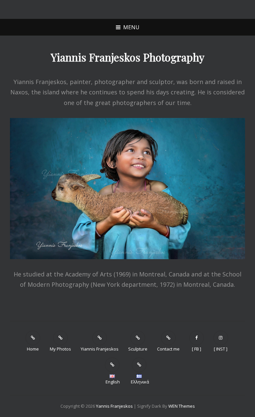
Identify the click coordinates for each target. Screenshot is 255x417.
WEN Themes (181, 406)
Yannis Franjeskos (114, 406)
